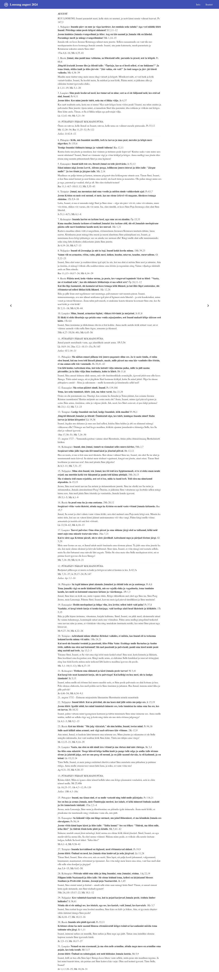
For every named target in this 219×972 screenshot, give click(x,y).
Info (198, 4)
